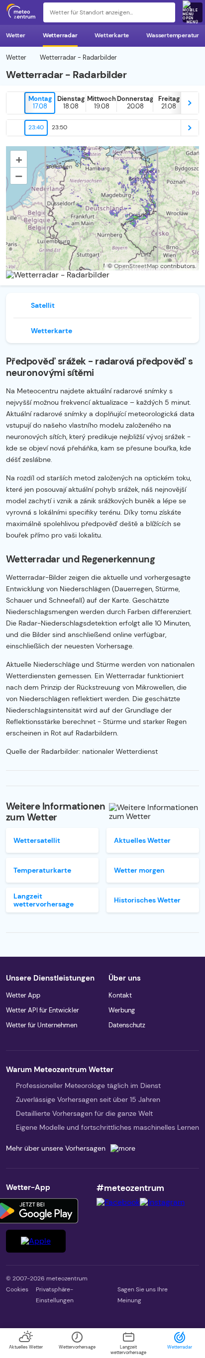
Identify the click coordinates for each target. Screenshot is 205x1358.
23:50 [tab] (59, 127)
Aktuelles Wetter (142, 840)
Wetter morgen (139, 870)
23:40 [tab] (36, 127)
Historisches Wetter (147, 900)
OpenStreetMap (136, 266)
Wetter (15, 35)
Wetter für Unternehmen (41, 1025)
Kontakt (120, 995)
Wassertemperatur (172, 35)
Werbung (121, 1010)
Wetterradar (60, 35)
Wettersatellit (36, 840)
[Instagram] (162, 1202)
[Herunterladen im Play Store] (36, 1210)
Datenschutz (126, 1025)
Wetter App (23, 995)
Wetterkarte (112, 35)
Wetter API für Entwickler (42, 1010)
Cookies (17, 1289)
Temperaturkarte (42, 870)
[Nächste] (190, 103)
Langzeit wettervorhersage (43, 900)
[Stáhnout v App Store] (36, 1241)
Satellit (43, 305)
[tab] (39, 103)
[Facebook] (118, 1202)
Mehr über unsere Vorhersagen (55, 1148)
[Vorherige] (15, 103)
